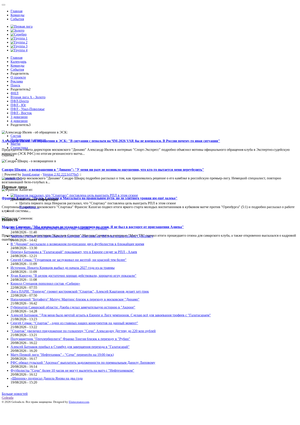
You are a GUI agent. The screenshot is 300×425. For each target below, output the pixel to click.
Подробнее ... (29, 207)
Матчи (15, 144)
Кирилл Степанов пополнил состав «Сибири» (45, 283)
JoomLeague (31, 174)
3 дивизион (19, 117)
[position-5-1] (12, 178)
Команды (17, 15)
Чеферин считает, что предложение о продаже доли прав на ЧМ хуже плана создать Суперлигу (82, 236)
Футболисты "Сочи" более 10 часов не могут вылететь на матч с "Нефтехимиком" (72, 370)
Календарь (18, 61)
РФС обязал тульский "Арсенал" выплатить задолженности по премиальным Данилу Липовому (83, 362)
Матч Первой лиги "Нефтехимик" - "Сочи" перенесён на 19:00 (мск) (62, 355)
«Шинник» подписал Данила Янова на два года (47, 378)
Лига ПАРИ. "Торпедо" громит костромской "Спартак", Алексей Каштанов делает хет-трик (80, 291)
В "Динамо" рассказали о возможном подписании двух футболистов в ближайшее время (77, 244)
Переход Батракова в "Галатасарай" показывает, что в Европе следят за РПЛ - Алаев (74, 252)
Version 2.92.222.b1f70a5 (61, 174)
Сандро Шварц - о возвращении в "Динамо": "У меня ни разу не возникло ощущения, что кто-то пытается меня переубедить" (103, 169)
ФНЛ (14, 93)
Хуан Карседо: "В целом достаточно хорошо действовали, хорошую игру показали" (73, 275)
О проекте (18, 77)
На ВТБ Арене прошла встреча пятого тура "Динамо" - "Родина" (59, 228)
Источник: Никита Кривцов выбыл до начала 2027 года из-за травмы (63, 268)
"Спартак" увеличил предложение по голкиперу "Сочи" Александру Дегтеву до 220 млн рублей (83, 331)
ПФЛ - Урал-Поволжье (28, 109)
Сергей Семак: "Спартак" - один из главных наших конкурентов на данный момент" (74, 323)
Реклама (17, 81)
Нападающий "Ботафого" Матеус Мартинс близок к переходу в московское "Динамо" (75, 299)
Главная (16, 11)
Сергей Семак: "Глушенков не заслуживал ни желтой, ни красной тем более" (69, 260)
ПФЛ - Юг (18, 105)
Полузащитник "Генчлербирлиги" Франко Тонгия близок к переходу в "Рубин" (70, 339)
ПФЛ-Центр (20, 101)
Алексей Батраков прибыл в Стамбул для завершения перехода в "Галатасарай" (70, 347)
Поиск (15, 85)
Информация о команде (28, 140)
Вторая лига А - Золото (28, 97)
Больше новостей (15, 394)
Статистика (19, 147)
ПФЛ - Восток (21, 113)
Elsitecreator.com (79, 401)
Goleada (7, 398)
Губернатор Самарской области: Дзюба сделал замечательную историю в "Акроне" (73, 307)
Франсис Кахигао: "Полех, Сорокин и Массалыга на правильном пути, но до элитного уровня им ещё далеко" (89, 198)
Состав (16, 136)
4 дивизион (19, 121)
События (17, 19)
